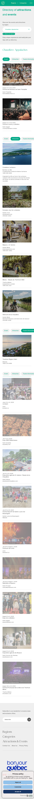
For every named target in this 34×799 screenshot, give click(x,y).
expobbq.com (6, 444)
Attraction (15, 59)
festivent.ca (6, 552)
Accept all (18, 791)
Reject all (18, 782)
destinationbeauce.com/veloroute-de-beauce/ (16, 319)
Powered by (23, 795)
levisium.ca (6, 408)
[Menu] (31, 3)
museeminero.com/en (9, 284)
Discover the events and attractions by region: (14, 23)
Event (6, 59)
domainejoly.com (7, 214)
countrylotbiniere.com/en (10, 128)
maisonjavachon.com (9, 249)
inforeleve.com (7, 694)
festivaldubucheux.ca (9, 94)
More (30, 778)
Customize (18, 787)
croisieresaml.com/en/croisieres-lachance (15, 171)
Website (5, 362)
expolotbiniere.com (8, 622)
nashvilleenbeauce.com (9, 587)
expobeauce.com (8, 657)
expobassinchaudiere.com (10, 481)
